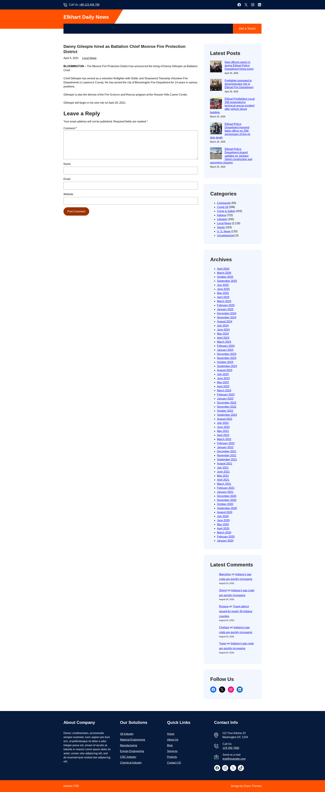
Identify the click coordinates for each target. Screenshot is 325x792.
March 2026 (224, 272)
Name (67, 163)
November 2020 (226, 500)
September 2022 (227, 414)
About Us (172, 739)
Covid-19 (222, 207)
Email (66, 179)
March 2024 (224, 341)
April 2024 (223, 337)
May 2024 (223, 333)
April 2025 (223, 297)
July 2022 (223, 423)
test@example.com (234, 758)
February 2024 (226, 345)
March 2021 (224, 483)
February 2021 (226, 487)
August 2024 (224, 321)
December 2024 (226, 313)
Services (172, 751)
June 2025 (223, 289)
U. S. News (224, 231)
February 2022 (226, 443)
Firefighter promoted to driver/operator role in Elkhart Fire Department (239, 84)
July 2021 (223, 467)
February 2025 (226, 305)
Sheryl (223, 590)
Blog (170, 745)
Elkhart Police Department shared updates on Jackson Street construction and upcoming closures (231, 156)
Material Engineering (132, 739)
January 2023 (225, 398)
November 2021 (226, 455)
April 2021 (223, 479)
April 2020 (223, 528)
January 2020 (225, 540)
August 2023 (224, 370)
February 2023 (226, 394)
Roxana (224, 606)
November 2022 (226, 406)
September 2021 (227, 459)
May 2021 (223, 475)
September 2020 (227, 508)
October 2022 (225, 410)
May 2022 (223, 431)
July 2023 (223, 374)
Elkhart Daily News (86, 17)
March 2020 (224, 532)
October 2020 (225, 504)
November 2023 (226, 358)
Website (68, 194)
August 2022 (224, 418)
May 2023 (223, 382)
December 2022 (226, 402)
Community (224, 203)
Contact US (174, 762)
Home (170, 733)
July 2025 (223, 285)
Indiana (221, 215)
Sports (221, 227)
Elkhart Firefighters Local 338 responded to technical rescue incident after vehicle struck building (232, 105)
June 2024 (223, 329)
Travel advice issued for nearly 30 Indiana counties (235, 611)
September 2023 (227, 366)
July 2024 (223, 325)
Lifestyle (222, 219)
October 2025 (225, 276)
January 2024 (225, 349)
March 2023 (224, 390)
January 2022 (225, 447)
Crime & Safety (226, 211)
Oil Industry (127, 733)
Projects (172, 756)
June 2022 (223, 427)
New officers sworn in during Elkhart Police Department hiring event (239, 65)
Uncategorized (226, 235)
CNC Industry (128, 756)
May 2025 (223, 293)
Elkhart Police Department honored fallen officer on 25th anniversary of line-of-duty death (230, 131)
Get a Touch (247, 28)
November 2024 (226, 317)
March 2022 (224, 439)
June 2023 (223, 378)
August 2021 (224, 463)
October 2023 (225, 362)
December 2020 (226, 496)
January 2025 (225, 309)
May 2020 (223, 524)
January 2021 (225, 492)
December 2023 (226, 354)
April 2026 (223, 268)
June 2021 (223, 471)
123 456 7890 (231, 748)
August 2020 (224, 512)
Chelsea (224, 627)
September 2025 (227, 280)
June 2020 (223, 520)
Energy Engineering (132, 751)
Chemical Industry (131, 762)
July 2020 (223, 516)
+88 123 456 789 (89, 4)
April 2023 (223, 386)
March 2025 (224, 301)
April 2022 (223, 435)
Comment (70, 128)
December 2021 (226, 451)
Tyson (222, 643)
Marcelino (225, 574)
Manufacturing (128, 745)
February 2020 (226, 536)
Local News (89, 58)
